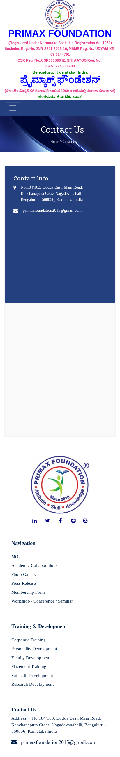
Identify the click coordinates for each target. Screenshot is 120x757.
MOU (16, 556)
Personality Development (34, 648)
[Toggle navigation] (13, 108)
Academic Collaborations (34, 565)
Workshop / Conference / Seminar (42, 601)
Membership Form (28, 592)
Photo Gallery (23, 574)
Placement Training (28, 666)
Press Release (23, 583)
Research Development (32, 684)
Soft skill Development (32, 675)
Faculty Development (30, 657)
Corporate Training (28, 640)
